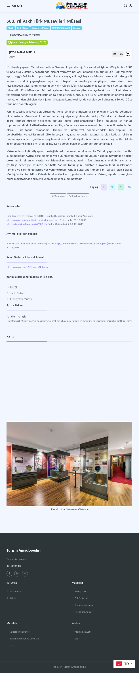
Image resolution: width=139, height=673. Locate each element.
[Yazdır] (121, 54)
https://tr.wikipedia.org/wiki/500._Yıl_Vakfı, (31, 224)
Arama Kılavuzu (82, 632)
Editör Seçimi (81, 598)
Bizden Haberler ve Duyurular (24, 638)
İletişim (13, 598)
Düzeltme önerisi (79, 196)
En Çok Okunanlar (83, 612)
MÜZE (13, 287)
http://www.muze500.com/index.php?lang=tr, (80, 243)
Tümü (12, 645)
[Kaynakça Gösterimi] (128, 54)
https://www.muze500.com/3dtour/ (27, 267)
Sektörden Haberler (19, 632)
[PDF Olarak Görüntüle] (115, 54)
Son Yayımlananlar (83, 605)
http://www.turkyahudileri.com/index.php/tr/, (32, 220)
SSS (76, 638)
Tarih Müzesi (17, 293)
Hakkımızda (15, 591)
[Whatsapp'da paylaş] (121, 187)
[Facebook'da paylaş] (104, 187)
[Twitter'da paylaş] (112, 187)
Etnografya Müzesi (20, 299)
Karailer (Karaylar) (17, 316)
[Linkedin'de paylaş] (129, 187)
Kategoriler (80, 591)
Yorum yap (59, 196)
